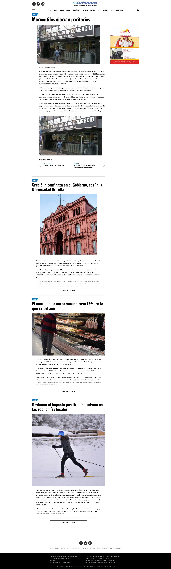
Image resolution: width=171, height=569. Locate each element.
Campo (62, 10)
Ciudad (68, 10)
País (99, 10)
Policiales (105, 10)
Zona (112, 10)
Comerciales (119, 10)
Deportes (85, 10)
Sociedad (92, 10)
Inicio (49, 10)
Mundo (56, 10)
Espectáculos (76, 10)
